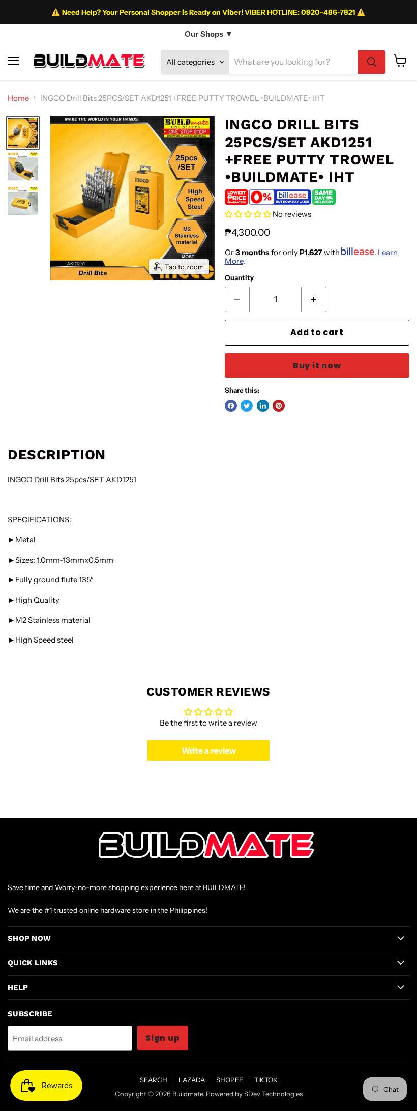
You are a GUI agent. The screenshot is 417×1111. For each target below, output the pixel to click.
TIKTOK (266, 1080)
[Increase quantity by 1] (314, 299)
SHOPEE (229, 1080)
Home (18, 98)
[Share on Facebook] (231, 406)
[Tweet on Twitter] (247, 406)
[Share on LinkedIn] (263, 406)
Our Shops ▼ (209, 34)
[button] (248, 214)
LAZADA (191, 1080)
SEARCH (153, 1080)
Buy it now (317, 365)
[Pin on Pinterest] (279, 406)
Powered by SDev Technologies (254, 1094)
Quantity (239, 278)
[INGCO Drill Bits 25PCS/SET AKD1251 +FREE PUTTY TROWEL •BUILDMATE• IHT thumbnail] (23, 133)
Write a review (209, 750)
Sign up (162, 1038)
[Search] (371, 62)
